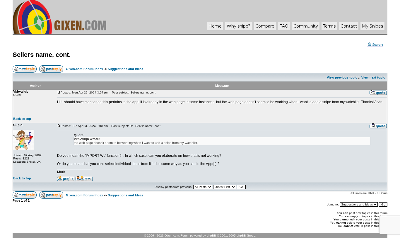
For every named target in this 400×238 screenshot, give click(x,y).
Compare (264, 26)
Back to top (22, 118)
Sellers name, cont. (42, 54)
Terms (329, 26)
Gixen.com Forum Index (84, 69)
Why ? (238, 26)
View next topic (373, 77)
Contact (349, 26)
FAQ (283, 26)
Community (305, 26)
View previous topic (342, 77)
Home (215, 26)
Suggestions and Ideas (125, 69)
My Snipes (372, 26)
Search (377, 44)
